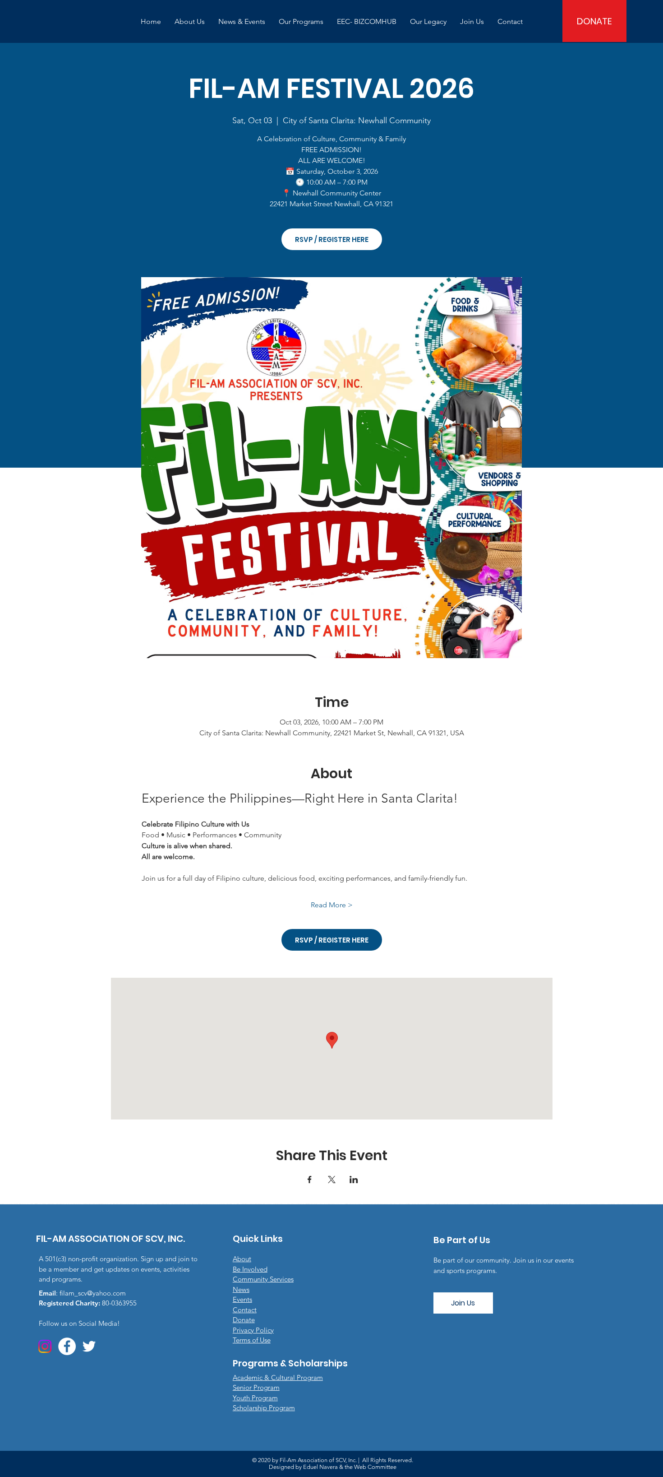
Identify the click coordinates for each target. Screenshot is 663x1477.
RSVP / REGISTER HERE (331, 239)
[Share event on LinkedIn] (354, 1179)
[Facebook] (67, 1346)
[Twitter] (89, 1346)
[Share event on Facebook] (309, 1179)
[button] (190, 21)
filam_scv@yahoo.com (93, 1293)
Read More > (332, 905)
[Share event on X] (331, 1179)
